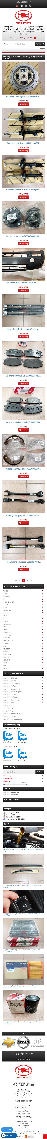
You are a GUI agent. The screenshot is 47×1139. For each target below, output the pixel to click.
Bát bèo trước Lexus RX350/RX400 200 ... (23, 236)
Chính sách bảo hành (23, 1106)
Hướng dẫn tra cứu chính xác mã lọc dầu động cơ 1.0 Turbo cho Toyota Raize (23, 1023)
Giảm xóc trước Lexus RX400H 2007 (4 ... (24, 143)
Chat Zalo (7, 1130)
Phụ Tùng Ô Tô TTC (19, 1083)
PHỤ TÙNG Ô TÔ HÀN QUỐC (12, 692)
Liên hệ (23, 1098)
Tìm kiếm (40, 44)
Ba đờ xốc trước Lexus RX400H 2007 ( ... (23, 282)
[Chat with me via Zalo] (8, 735)
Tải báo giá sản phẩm (23, 1114)
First (16, 580)
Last (31, 580)
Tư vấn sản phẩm (23, 1126)
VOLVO (5, 652)
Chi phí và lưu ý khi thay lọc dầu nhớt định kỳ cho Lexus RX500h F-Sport (23, 850)
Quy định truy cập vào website (23, 1094)
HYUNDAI (6, 597)
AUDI (5, 630)
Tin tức (23, 1128)
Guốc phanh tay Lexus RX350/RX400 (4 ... (23, 469)
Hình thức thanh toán (23, 1112)
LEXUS (5, 594)
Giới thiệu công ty (23, 1090)
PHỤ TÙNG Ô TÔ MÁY (10, 681)
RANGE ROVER (8, 641)
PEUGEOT (6, 649)
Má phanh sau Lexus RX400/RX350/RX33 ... (24, 422)
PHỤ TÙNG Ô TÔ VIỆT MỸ (11, 700)
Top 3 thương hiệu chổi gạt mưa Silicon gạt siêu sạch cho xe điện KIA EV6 (22, 886)
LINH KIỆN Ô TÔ (8, 708)
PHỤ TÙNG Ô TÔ (8, 703)
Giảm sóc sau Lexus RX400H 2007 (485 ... (23, 189)
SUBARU (6, 643)
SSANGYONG (7, 635)
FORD (5, 619)
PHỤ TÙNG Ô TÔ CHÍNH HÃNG (13, 719)
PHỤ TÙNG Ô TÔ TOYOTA (11, 793)
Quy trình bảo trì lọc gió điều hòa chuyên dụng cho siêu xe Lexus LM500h (21, 951)
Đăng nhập (14, 38)
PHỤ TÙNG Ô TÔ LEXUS (10, 795)
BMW (5, 627)
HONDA (5, 613)
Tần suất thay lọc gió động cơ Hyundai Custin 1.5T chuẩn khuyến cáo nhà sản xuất (21, 987)
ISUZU (5, 608)
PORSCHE (6, 657)
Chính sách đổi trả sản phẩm (23, 1108)
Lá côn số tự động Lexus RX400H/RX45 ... (23, 96)
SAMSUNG (6, 638)
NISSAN (5, 605)
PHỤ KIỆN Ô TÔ (8, 706)
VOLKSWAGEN (8, 654)
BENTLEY (6, 668)
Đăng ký (23, 38)
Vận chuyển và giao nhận (23, 1110)
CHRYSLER (6, 660)
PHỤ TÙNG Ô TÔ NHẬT (10, 695)
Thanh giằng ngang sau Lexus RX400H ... (23, 562)
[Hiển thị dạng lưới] (43, 57)
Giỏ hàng (31, 38)
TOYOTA (6, 591)
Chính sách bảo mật (23, 1096)
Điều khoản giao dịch (23, 1092)
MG (4, 665)
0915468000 (10, 1135)
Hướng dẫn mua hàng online (23, 1122)
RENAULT (6, 663)
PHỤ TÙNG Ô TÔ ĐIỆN (10, 686)
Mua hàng (24, 104)
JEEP (4, 646)
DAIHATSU (6, 632)
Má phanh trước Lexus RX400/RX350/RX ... (23, 376)
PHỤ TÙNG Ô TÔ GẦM (10, 678)
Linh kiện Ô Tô (29, 1083)
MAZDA (5, 616)
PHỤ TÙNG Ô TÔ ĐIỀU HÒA (12, 689)
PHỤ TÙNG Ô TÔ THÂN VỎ (11, 684)
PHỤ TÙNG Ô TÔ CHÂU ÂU (12, 697)
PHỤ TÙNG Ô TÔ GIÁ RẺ (11, 717)
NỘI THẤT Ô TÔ (8, 711)
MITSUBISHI (7, 610)
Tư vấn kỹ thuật (23, 1124)
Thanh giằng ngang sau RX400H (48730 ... (23, 515)
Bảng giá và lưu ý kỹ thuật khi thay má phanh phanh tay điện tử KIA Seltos (23, 915)
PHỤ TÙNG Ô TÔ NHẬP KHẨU (12, 714)
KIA (4, 599)
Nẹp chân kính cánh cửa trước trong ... (23, 329)
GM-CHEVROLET (8, 602)
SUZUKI (5, 621)
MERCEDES (7, 624)
